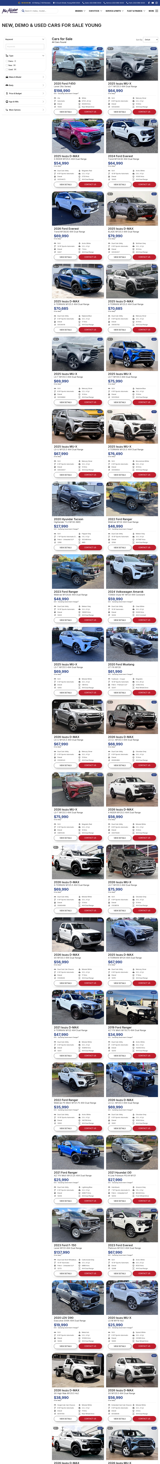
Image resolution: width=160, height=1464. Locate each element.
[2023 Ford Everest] (132, 1225)
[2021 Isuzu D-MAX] (78, 1007)
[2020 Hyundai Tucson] (78, 499)
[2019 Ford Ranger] (132, 1007)
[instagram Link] (156, 2)
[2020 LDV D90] (78, 1297)
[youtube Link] (152, 2)
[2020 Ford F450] (78, 63)
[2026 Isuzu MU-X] (78, 789)
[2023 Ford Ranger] (78, 571)
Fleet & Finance (134, 11)
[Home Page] (10, 11)
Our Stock (94, 11)
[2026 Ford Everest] (78, 208)
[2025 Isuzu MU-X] (132, 63)
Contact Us (90, 112)
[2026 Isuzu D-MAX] (78, 716)
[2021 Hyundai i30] (132, 1152)
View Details (66, 112)
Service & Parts (113, 11)
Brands (79, 11)
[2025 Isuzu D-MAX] (78, 136)
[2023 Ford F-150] (78, 1225)
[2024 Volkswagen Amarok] (132, 571)
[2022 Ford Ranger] (132, 499)
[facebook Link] (149, 2)
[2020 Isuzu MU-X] (132, 1297)
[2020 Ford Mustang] (132, 644)
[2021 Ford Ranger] (78, 1152)
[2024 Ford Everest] (132, 136)
